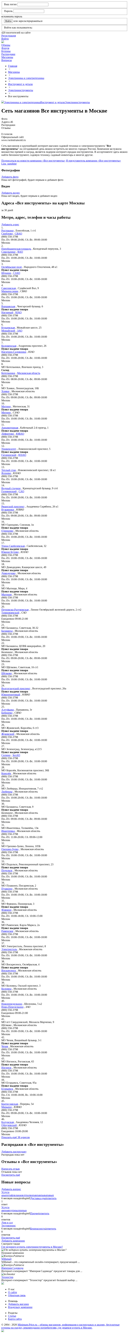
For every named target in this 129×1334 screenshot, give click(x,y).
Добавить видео (10, 192)
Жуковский (7, 734)
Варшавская (8, 306)
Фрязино (6, 909)
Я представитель (93, 160)
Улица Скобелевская (13, 546)
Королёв (6, 773)
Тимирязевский (10, 612)
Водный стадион (11, 488)
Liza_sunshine (9, 163)
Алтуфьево (7, 709)
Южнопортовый (10, 694)
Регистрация (8, 35)
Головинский (9, 491)
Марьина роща (9, 291)
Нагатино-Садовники (13, 351)
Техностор (7, 1277)
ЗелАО (16, 755)
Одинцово (7, 530)
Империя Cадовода (12, 1268)
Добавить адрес (10, 224)
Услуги (5, 1192)
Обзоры (5, 45)
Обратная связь (17, 1295)
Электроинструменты (77, 102)
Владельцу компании (20, 1307)
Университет (8, 448)
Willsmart (6, 1259)
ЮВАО (20, 433)
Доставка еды (38, 1198)
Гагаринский (8, 455)
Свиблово (7, 233)
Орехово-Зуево (9, 849)
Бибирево (6, 712)
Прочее (34, 1213)
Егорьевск (7, 1088)
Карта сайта (15, 1318)
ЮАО (18, 312)
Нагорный (7, 312)
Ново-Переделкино (12, 1006)
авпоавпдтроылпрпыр (14, 1210)
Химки (5, 391)
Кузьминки (7, 509)
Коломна (6, 988)
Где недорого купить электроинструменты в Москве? (32, 1246)
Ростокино (7, 230)
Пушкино (6, 888)
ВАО (20, 251)
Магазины (7, 57)
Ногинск (6, 1067)
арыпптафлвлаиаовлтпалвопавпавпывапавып (27, 1195)
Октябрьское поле (11, 267)
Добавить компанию (13, 1240)
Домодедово (8, 573)
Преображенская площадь (16, 248)
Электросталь (9, 949)
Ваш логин (10, 4)
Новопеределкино (11, 1003)
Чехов (4, 1046)
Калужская (7, 1122)
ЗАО (19, 330)
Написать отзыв (10, 1168)
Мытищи (6, 594)
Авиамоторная (9, 427)
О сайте (12, 1292)
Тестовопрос (8, 1225)
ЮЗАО (22, 455)
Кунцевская (8, 327)
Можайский (8, 330)
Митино (6, 406)
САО (21, 491)
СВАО (18, 233)
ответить (51, 1198)
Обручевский (9, 1125)
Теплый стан (8, 470)
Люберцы (6, 791)
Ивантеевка (8, 831)
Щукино (6, 273)
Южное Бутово (10, 552)
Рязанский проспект (12, 506)
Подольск (6, 870)
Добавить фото (9, 176)
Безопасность (38, 1228)
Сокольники (8, 251)
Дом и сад (7, 1222)
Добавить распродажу (14, 1151)
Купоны (6, 51)
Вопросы (6, 60)
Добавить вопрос (11, 1189)
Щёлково (6, 673)
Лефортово (7, 433)
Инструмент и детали (52, 102)
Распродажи (8, 54)
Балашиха (7, 630)
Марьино (6, 1107)
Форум (5, 48)
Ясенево (6, 473)
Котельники (8, 373)
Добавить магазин (18, 1304)
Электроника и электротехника (22, 102)
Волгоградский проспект (15, 688)
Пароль (8, 11)
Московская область (28, 373)
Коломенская (8, 345)
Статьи (12, 1315)
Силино (5, 755)
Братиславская (9, 1104)
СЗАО (16, 273)
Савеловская (8, 288)
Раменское (7, 931)
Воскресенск (8, 970)
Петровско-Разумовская (15, 609)
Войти (5, 38)
